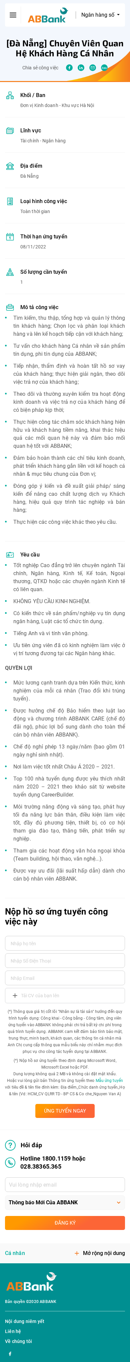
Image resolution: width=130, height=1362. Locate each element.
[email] (92, 67)
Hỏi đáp (31, 1145)
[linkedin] (81, 67)
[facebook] (69, 67)
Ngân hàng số (98, 15)
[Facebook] (10, 1353)
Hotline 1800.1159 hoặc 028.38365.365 (52, 1162)
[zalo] (104, 67)
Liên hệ (13, 1331)
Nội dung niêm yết (24, 1321)
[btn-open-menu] (13, 15)
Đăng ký (65, 1223)
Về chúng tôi (18, 1341)
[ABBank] (48, 15)
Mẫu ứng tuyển (109, 1080)
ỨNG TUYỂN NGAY (65, 1111)
